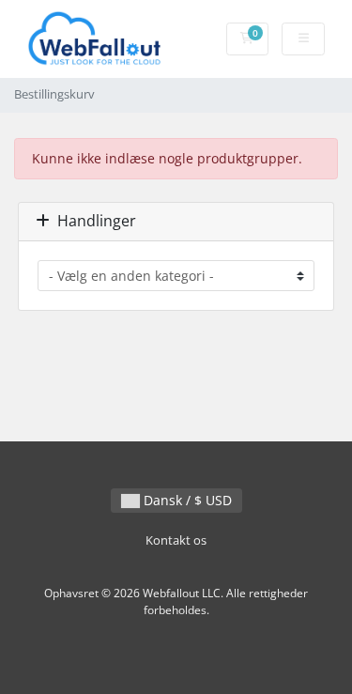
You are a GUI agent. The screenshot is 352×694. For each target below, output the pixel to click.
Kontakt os (176, 540)
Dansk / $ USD (186, 500)
